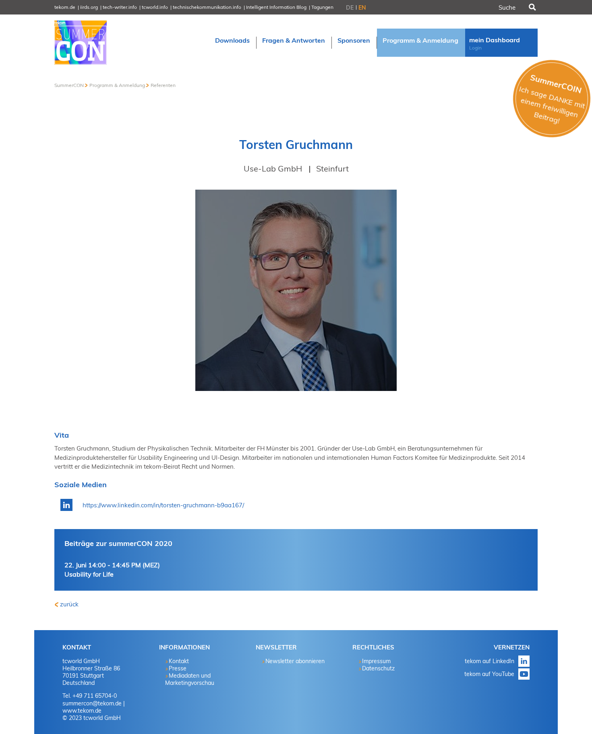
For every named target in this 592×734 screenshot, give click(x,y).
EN (362, 7)
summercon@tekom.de (92, 703)
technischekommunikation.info (207, 7)
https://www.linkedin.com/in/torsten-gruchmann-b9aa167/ (163, 505)
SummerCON (69, 85)
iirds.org (89, 7)
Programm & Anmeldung (117, 85)
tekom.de (64, 7)
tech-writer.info (120, 7)
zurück (69, 604)
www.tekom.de (81, 710)
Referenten (163, 85)
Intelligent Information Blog (276, 7)
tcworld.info (155, 7)
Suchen (531, 7)
